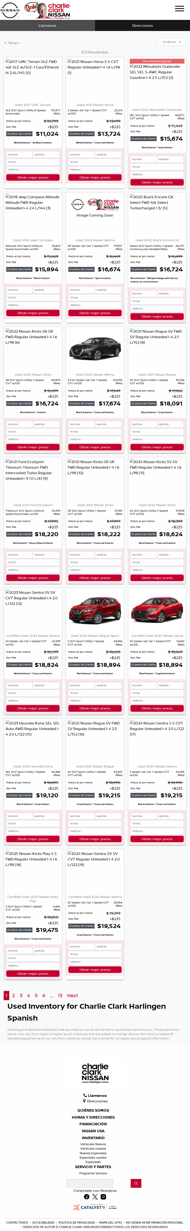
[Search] (136, 1183)
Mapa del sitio (111, 1222)
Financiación (93, 1124)
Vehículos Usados (93, 1148)
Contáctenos (17, 1222)
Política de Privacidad (77, 1222)
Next (72, 995)
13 (60, 995)
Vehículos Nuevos (93, 1144)
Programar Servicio (93, 1173)
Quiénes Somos (93, 1110)
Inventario (93, 1138)
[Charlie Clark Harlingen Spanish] (35, 9)
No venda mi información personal (154, 1222)
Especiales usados (93, 1157)
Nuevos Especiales (93, 1153)
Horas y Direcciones (93, 1117)
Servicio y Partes (93, 1167)
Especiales (93, 1162)
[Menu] (179, 9)
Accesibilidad (43, 1222)
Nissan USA (93, 1131)
